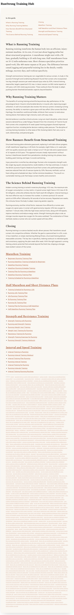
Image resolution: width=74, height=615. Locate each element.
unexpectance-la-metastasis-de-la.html (17, 604)
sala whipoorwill (16, 491)
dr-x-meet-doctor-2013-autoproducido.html (29, 434)
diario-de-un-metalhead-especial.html (53, 499)
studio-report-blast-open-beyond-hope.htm (30, 477)
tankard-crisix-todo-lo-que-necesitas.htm (37, 596)
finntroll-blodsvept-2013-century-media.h (41, 414)
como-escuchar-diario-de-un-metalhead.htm (31, 384)
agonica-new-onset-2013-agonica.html (27, 400)
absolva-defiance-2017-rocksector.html (17, 432)
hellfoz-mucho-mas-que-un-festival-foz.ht (51, 400)
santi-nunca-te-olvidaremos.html (26, 388)
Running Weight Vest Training (19, 327)
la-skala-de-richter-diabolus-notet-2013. (31, 517)
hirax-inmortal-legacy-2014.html (58, 570)
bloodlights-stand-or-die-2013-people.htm (33, 408)
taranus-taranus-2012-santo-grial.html (21, 511)
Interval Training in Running (18, 352)
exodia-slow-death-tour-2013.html (33, 558)
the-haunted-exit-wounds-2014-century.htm (31, 487)
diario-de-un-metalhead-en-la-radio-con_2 (24, 545)
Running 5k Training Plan (17, 303)
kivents (58, 545)
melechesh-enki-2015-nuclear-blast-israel (18, 580)
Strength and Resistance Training (50, 31)
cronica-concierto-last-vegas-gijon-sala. (33, 442)
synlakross (23, 430)
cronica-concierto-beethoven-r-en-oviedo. (24, 448)
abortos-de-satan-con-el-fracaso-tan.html (26, 509)
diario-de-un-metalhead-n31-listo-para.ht (46, 564)
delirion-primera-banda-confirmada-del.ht (41, 527)
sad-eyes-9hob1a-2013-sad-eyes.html (31, 387)
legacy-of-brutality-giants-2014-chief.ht (17, 515)
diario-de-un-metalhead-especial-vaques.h (22, 568)
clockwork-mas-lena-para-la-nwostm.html (29, 410)
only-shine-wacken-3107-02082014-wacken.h (34, 491)
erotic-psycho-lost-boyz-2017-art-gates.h (17, 584)
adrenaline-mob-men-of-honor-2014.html (35, 456)
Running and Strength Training (19, 324)
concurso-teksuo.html (40, 430)
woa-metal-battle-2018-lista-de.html (57, 483)
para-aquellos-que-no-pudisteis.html (48, 556)
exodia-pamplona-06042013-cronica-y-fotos (49, 553)
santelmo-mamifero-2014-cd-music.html (43, 426)
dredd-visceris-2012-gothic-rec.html (57, 430)
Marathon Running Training (18, 265)
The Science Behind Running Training (19, 34)
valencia (54, 525)
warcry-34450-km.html (58, 408)
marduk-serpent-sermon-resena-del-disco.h (40, 555)
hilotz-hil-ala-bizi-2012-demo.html (54, 384)
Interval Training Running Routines (21, 371)
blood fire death (53, 523)
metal (12, 377)
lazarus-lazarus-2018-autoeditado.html (35, 481)
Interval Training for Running (18, 365)
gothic (31, 503)
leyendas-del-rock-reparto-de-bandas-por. (47, 444)
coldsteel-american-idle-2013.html (40, 519)
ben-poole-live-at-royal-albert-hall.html (48, 454)
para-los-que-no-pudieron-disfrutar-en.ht (55, 517)
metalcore (37, 379)
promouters (24, 527)
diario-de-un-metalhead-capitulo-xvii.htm (52, 574)
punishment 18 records (35, 499)
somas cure (41, 592)
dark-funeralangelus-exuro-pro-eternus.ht (36, 523)
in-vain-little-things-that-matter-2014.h (41, 398)
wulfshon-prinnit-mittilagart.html (46, 545)
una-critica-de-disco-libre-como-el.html (34, 418)
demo (16, 529)
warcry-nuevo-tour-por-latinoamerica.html (26, 594)
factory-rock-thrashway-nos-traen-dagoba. (50, 452)
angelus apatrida (57, 390)
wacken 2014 (42, 521)
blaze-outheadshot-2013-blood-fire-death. (22, 444)
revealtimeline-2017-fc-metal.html (15, 396)
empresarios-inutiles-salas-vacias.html (33, 470)
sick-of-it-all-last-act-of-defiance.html (26, 592)
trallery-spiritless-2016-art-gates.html (49, 497)
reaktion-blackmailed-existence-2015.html (18, 501)
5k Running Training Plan (17, 299)
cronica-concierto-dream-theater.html (45, 539)
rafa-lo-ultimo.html (11, 388)
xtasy (27, 392)
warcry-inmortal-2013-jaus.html (34, 396)
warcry (7, 381)
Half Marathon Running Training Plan (21, 309)
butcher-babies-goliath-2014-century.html (54, 434)
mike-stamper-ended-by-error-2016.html (55, 487)
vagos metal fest (53, 475)
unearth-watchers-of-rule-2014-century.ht (37, 576)
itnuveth (57, 507)
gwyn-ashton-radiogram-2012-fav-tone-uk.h (48, 468)
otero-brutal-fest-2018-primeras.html (36, 402)
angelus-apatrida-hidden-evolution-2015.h (50, 404)
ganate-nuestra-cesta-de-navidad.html (55, 396)
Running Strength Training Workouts (21, 340)
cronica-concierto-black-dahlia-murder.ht (42, 485)
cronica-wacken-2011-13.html (25, 533)
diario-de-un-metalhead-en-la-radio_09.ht (53, 410)
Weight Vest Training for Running (20, 331)
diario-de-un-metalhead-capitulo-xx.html (50, 541)
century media (44, 377)
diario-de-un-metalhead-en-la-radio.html (17, 414)
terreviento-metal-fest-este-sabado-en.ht (55, 448)
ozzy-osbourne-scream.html (38, 450)
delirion (52, 580)
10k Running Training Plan (17, 296)
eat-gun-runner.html (60, 580)
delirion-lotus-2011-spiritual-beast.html (25, 553)
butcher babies (34, 497)
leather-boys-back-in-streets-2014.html (28, 602)
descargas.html (53, 464)
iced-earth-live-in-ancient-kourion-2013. (17, 412)
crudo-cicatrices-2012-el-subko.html (16, 464)
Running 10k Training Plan (17, 293)
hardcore (44, 446)
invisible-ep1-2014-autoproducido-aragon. (28, 471)
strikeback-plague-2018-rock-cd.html (37, 464)
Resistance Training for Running (19, 334)
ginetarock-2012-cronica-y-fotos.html (49, 458)
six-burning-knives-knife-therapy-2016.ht (26, 483)
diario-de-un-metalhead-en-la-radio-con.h (52, 416)
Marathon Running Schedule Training (21, 268)
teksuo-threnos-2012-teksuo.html (26, 468)
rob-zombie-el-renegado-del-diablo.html (17, 398)
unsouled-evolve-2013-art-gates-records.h (53, 379)
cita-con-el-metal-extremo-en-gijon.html (50, 586)
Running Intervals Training (17, 368)
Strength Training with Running (19, 321)
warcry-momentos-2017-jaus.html (35, 406)
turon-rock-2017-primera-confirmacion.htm (51, 501)
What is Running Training (15, 22)
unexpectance (45, 537)
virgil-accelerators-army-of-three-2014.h (32, 466)
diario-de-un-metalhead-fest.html (44, 590)
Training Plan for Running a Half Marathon (23, 306)
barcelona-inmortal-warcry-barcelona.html (52, 495)
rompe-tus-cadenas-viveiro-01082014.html (32, 535)
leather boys (42, 483)
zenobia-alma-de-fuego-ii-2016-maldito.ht (24, 404)
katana (17, 430)
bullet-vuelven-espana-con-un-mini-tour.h (18, 485)
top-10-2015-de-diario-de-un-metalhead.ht (28, 598)
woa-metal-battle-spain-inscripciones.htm (18, 600)
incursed (33, 454)
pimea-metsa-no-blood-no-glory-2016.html (42, 493)
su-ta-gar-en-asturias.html (41, 503)
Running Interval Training (17, 362)
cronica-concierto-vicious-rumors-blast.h (51, 602)
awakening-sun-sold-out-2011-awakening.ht (36, 551)
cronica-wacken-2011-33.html (14, 418)
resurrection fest (29, 379)
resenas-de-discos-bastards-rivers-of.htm (39, 525)
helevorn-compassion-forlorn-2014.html (21, 381)
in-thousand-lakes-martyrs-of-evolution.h (46, 440)
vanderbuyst (30, 430)
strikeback (39, 448)
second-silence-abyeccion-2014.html (23, 473)
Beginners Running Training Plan (20, 258)
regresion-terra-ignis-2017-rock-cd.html (29, 513)
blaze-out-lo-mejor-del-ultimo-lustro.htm (28, 574)
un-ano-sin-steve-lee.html (54, 521)
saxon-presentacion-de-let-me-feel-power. (51, 578)
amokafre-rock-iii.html (18, 462)
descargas (9, 473)
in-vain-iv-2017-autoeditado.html (20, 493)
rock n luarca (45, 580)
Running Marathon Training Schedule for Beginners (26, 262)
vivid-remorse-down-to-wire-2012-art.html (32, 562)
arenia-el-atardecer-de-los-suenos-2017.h (42, 507)
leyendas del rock (11, 410)
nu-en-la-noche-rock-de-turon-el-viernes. (17, 519)
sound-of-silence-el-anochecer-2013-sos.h (42, 479)
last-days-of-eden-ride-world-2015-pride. (18, 479)
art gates (31, 412)
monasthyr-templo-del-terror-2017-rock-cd (25, 505)
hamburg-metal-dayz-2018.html (55, 462)
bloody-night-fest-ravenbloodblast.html (54, 387)
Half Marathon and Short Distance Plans (52, 28)
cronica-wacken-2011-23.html (14, 551)
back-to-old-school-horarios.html (28, 586)
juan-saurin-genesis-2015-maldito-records (53, 394)
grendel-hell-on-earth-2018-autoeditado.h (27, 377)
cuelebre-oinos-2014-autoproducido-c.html (50, 505)
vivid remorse (9, 509)
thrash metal (38, 412)
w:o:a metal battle (18, 379)
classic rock (60, 539)
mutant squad (44, 475)
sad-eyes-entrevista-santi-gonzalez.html (30, 424)
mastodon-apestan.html (13, 582)
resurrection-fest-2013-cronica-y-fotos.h (48, 388)
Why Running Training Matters (17, 26)
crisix (13, 471)
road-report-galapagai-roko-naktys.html (44, 511)
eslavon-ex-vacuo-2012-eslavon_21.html (33, 428)
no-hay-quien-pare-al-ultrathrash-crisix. (52, 471)
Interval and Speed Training (48, 34)
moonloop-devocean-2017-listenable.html (43, 600)
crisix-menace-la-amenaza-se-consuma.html (40, 382)
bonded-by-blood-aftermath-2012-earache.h (25, 549)
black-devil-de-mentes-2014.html (30, 495)
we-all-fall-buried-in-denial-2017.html (39, 432)
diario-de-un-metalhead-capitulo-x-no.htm (25, 521)
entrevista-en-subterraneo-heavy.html (45, 533)
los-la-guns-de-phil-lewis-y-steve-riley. (55, 477)
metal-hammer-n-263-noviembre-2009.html (18, 561)
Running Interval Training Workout (20, 355)
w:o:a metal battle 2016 (12, 387)
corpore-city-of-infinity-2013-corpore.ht (55, 582)
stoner (60, 523)
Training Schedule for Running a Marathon (23, 278)
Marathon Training (45, 25)
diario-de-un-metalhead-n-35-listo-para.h (41, 515)
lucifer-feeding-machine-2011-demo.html (43, 531)
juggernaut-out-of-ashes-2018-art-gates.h (18, 454)
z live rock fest (43, 509)
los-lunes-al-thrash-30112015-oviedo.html (41, 572)
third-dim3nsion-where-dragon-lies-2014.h (42, 584)
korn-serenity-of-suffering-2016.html (35, 462)
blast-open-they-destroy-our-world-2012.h (41, 604)
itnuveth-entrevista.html (41, 570)
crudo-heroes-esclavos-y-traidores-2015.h (47, 473)
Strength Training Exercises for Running (22, 337)
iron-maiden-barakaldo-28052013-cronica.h (35, 460)
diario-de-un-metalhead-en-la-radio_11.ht (53, 420)
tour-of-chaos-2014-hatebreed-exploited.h (22, 440)
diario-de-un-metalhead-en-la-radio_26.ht (28, 420)
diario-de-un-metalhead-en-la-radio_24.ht (55, 412)
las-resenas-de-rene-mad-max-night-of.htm (33, 438)
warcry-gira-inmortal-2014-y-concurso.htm (17, 436)
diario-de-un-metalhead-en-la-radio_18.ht (18, 422)
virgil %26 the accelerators (38, 489)
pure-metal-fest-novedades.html (24, 590)
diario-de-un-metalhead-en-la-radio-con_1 (43, 422)
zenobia (48, 408)
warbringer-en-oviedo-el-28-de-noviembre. (28, 446)
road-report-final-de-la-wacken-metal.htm (42, 436)
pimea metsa (48, 466)
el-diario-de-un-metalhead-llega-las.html (45, 381)
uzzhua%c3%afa (10, 475)
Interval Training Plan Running (19, 358)
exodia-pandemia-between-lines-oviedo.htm (55, 513)
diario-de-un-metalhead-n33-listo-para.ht (35, 547)
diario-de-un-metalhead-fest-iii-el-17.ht (27, 475)
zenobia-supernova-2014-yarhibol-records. (39, 390)
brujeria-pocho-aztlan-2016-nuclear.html (50, 594)
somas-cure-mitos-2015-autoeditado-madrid (54, 598)
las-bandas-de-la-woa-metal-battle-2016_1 (43, 392)
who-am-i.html (30, 570)
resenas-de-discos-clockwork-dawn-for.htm (18, 426)
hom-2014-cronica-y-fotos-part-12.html (34, 529)
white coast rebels (36, 580)
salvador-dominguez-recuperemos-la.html (18, 489)
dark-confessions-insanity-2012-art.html (42, 561)
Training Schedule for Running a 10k (21, 290)
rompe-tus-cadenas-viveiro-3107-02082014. (27, 537)
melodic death (34, 541)
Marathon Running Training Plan (20, 275)
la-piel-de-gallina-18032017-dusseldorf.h (27, 458)
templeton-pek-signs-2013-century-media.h (27, 416)
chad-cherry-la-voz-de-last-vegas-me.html (33, 543)
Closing (41, 22)
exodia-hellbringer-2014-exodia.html (53, 424)
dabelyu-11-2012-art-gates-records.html (55, 558)
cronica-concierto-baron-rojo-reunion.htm (17, 450)
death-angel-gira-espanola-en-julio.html (32, 582)
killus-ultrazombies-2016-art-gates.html (17, 572)
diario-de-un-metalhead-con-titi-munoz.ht (22, 564)
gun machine (63, 507)
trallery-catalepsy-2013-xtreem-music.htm (40, 588)
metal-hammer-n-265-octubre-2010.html (25, 556)
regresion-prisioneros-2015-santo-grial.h (26, 578)
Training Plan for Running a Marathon (21, 271)
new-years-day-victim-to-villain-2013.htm (25, 452)
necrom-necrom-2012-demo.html (21, 531)
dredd (20, 529)
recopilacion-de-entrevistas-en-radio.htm (22, 539)
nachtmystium (34, 501)
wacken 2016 (16, 408)
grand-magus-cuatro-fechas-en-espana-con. (52, 549)
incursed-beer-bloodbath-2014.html (30, 394)
